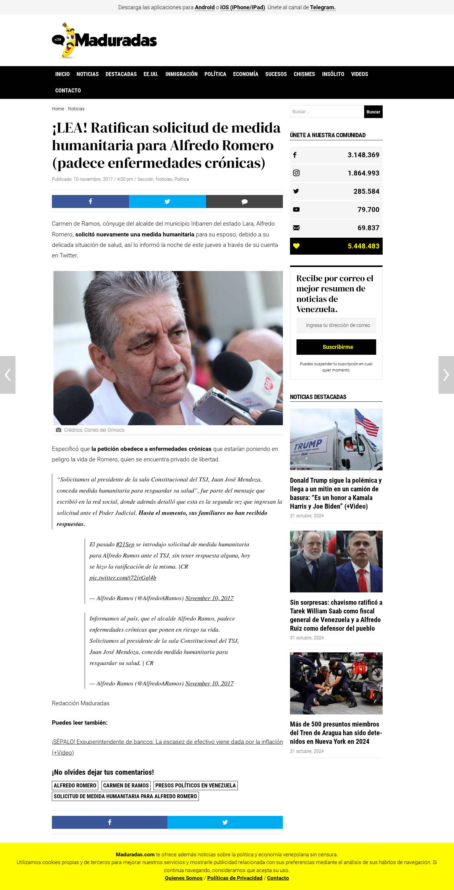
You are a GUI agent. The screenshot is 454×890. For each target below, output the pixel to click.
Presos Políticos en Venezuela (195, 785)
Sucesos (276, 74)
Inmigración (182, 74)
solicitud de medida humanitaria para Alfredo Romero (125, 796)
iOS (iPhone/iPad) (242, 7)
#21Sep (125, 544)
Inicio (62, 74)
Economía (246, 74)
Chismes (304, 74)
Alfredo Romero (75, 785)
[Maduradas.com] (104, 56)
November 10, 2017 (209, 598)
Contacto (68, 90)
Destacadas (121, 74)
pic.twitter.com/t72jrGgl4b (123, 577)
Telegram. (323, 7)
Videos (359, 74)
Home (58, 109)
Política (215, 74)
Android (205, 7)
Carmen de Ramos (126, 785)
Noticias (88, 74)
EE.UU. (151, 74)
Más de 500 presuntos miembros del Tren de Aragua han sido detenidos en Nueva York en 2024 (336, 732)
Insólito (333, 74)
